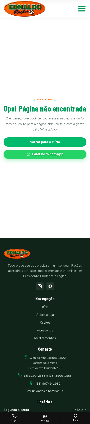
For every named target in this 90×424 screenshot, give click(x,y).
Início (45, 307)
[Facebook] (50, 286)
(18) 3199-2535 (33, 376)
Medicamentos (45, 338)
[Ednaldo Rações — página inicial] (25, 9)
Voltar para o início (45, 142)
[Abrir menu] (81, 8)
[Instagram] (40, 286)
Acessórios (45, 330)
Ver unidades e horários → (45, 391)
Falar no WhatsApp (47, 154)
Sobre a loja (45, 314)
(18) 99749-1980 (46, 383)
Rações (45, 322)
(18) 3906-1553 (60, 376)
